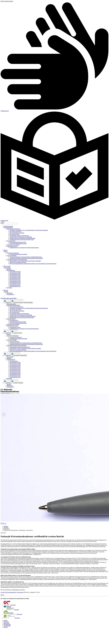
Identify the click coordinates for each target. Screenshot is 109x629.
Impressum (6, 621)
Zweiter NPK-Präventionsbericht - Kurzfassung (12, 592)
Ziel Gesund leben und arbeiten (16, 232)
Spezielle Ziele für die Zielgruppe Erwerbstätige (20, 237)
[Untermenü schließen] (4, 249)
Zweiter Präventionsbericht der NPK (18, 243)
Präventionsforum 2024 (14, 275)
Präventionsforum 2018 (14, 283)
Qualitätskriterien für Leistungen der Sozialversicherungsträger (24, 247)
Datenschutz (6, 623)
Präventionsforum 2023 (14, 277)
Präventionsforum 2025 (14, 274)
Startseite (6, 526)
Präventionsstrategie (8, 226)
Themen (5, 250)
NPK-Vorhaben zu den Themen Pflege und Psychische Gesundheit (25, 261)
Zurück (2, 594)
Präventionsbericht (11, 241)
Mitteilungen (9, 293)
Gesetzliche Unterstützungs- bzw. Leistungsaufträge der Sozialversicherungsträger (28, 230)
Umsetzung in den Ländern (13, 245)
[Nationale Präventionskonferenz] (10, 393)
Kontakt (5, 620)
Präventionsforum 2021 (14, 279)
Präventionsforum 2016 (14, 286)
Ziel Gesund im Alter (14, 234)
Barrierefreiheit (7, 624)
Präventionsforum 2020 (14, 281)
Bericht (4, 544)
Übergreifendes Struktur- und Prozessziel (19, 235)
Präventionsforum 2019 (14, 282)
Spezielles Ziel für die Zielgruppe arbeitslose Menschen (22, 238)
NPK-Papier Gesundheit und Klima (17, 262)
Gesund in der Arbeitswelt (13, 253)
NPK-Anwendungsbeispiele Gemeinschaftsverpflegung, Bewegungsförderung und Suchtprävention (32, 263)
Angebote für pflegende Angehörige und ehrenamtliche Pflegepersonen (26, 258)
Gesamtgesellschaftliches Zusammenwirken (17, 259)
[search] (3, 222)
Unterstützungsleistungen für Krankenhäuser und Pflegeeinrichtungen (25, 257)
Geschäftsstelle (7, 625)
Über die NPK (7, 266)
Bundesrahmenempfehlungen (13, 228)
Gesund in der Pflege (11, 255)
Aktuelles (6, 290)
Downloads (9, 287)
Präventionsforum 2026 (14, 271)
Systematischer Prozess (12, 246)
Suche (2, 223)
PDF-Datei (15, 589)
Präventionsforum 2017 (14, 285)
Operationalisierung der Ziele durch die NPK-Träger (21, 239)
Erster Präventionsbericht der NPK (17, 242)
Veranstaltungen (10, 294)
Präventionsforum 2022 (14, 278)
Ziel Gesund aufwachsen (15, 231)
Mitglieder (9, 269)
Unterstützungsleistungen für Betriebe (18, 254)
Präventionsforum (11, 270)
